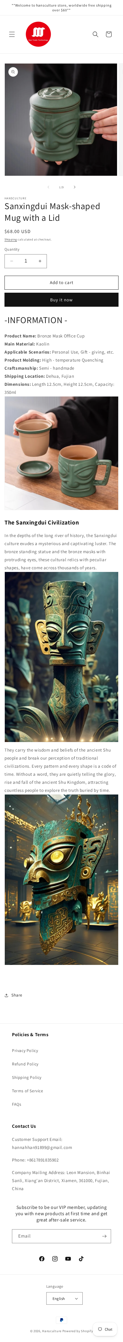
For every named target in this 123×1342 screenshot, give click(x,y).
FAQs (16, 1104)
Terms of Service (27, 1090)
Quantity (11, 249)
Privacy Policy (25, 1050)
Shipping (10, 239)
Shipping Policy (26, 1077)
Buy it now (61, 300)
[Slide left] (48, 187)
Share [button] (16, 995)
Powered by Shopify (77, 1331)
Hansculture (51, 1331)
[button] (12, 34)
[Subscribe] (104, 1236)
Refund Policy (25, 1064)
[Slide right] (74, 187)
